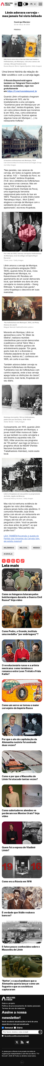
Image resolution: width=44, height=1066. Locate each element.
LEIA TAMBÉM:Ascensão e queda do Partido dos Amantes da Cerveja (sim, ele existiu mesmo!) (22, 538)
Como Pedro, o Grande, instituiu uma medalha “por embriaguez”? (20, 633)
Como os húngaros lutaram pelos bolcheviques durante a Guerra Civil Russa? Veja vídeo (22, 597)
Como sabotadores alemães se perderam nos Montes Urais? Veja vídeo (21, 813)
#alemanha (9, 548)
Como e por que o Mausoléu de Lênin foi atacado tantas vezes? (20, 778)
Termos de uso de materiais (13, 1008)
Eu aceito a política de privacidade (17, 1036)
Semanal (9, 1028)
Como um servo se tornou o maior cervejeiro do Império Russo (20, 707)
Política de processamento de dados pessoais (21, 1006)
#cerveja (8, 554)
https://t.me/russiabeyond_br (22, 91)
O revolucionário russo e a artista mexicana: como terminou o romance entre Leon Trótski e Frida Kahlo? (21, 670)
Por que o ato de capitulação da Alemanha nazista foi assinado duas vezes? (19, 742)
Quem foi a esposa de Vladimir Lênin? (19, 849)
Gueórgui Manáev (22, 22)
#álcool (23, 548)
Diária (20, 1028)
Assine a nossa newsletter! (14, 1015)
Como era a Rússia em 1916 (17, 881)
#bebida (36, 548)
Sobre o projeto (8, 1003)
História (17, 29)
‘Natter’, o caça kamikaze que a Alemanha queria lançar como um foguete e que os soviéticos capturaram (20, 985)
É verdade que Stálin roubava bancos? (18, 914)
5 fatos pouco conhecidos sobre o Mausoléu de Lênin (21, 948)
